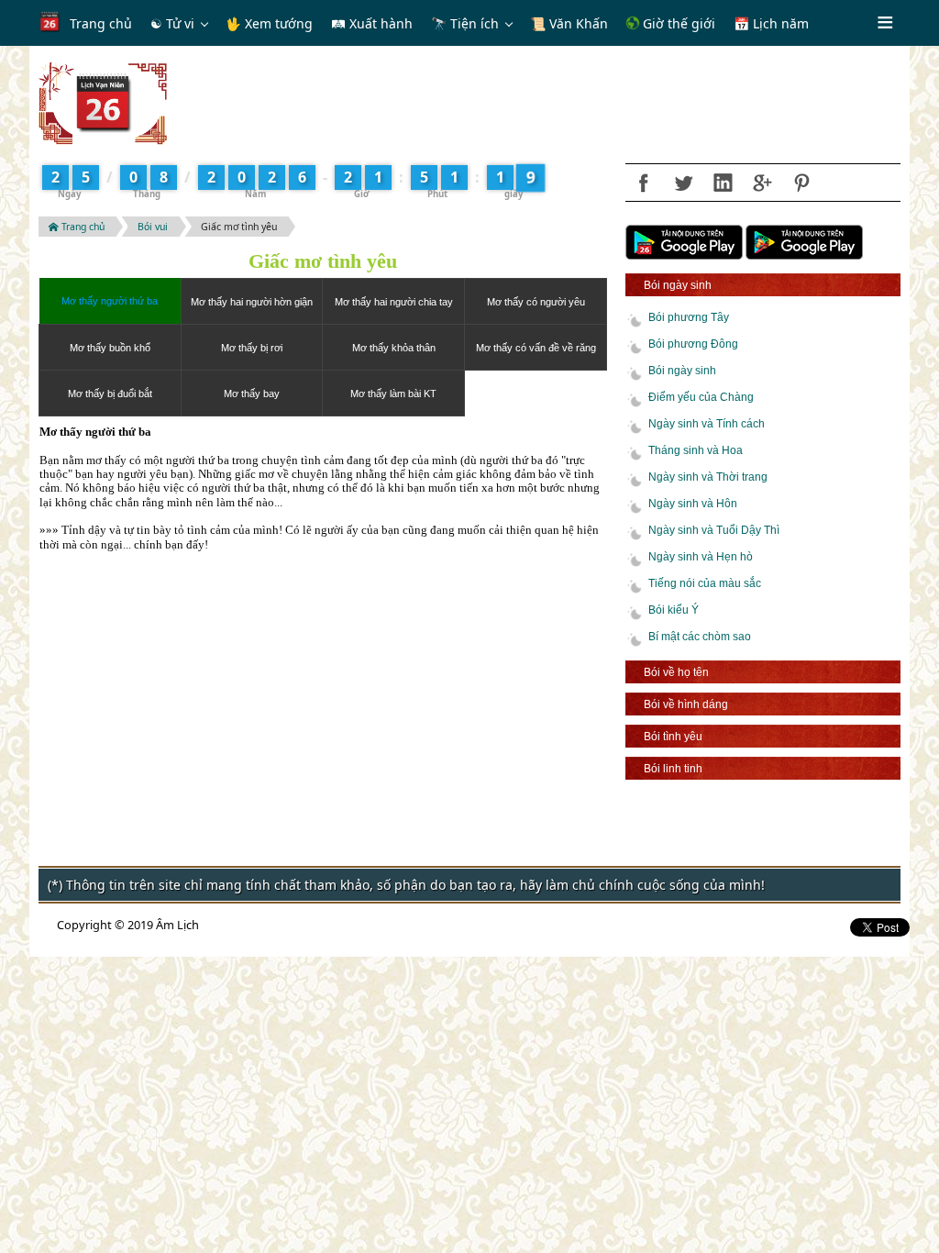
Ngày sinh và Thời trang (708, 477)
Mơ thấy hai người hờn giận (252, 301)
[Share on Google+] (762, 182)
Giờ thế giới (677, 23)
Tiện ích (474, 23)
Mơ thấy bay (252, 393)
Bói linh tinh (673, 768)
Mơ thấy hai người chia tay (394, 301)
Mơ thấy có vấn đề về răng (536, 347)
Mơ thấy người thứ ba (109, 300)
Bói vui (153, 226)
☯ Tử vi (172, 23)
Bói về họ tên (676, 672)
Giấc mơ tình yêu (239, 226)
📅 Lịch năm (771, 23)
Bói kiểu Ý (673, 610)
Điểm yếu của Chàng (701, 397)
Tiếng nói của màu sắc (704, 583)
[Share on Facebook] (643, 182)
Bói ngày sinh (678, 285)
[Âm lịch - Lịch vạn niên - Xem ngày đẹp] (102, 102)
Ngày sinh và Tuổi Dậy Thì (713, 530)
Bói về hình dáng (686, 704)
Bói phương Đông (693, 344)
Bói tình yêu (673, 736)
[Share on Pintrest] (801, 182)
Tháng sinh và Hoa (695, 450)
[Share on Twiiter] (683, 182)
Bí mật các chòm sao (699, 636)
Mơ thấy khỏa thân (394, 347)
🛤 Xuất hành (372, 23)
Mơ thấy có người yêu (536, 301)
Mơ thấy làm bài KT (393, 393)
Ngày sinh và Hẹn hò (700, 556)
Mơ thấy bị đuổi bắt (110, 393)
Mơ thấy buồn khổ (110, 347)
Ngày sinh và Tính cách (706, 423)
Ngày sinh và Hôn (692, 503)
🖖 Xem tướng (269, 23)
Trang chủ (101, 23)
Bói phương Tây (688, 317)
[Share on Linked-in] (722, 182)
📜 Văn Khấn (569, 23)
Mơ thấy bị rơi (251, 347)
